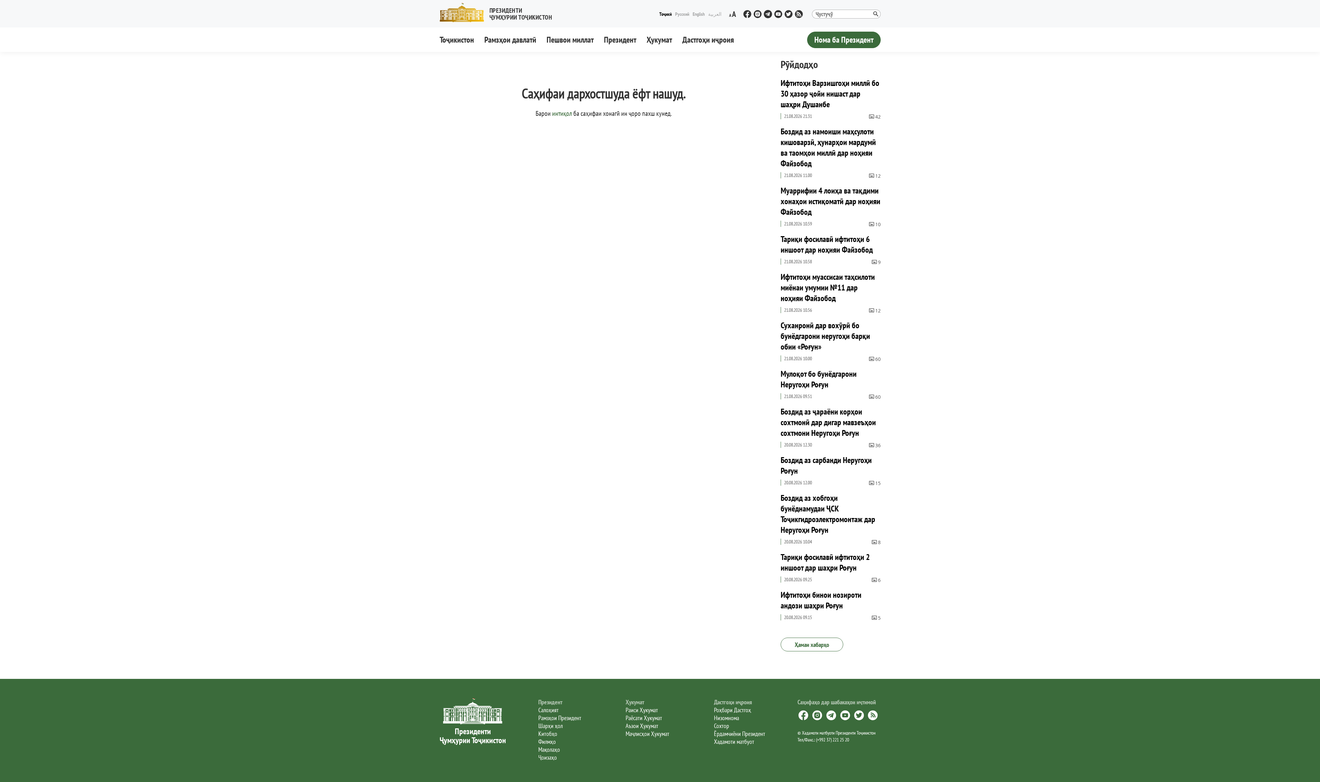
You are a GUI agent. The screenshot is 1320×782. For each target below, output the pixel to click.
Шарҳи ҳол (550, 726)
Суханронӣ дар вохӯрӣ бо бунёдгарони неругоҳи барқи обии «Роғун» (825, 336)
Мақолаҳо (549, 749)
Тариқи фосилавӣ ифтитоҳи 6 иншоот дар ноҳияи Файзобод (827, 244)
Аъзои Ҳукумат (642, 726)
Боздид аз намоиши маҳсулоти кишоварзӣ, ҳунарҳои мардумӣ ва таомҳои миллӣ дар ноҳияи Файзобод (828, 147)
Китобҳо (547, 734)
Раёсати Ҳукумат (644, 718)
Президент (620, 39)
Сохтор (721, 726)
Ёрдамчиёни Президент (739, 734)
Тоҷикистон (457, 39)
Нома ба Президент (843, 39)
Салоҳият (548, 710)
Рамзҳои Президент (559, 718)
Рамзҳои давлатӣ (510, 39)
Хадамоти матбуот (734, 742)
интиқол (562, 113)
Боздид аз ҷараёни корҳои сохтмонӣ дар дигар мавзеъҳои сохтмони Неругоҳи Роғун (828, 422)
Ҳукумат (659, 39)
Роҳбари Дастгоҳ (732, 710)
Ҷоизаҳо (547, 757)
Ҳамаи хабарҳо (812, 645)
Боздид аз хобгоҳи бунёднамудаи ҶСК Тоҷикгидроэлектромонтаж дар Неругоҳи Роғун (828, 514)
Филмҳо (547, 742)
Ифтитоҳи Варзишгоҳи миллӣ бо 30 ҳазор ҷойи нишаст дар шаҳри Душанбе (830, 94)
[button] (499, 12)
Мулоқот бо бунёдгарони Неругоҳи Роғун (819, 379)
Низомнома (726, 718)
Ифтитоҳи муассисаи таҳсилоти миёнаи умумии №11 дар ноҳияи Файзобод (828, 288)
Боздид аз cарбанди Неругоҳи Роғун (826, 465)
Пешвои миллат (570, 39)
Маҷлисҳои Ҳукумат (647, 734)
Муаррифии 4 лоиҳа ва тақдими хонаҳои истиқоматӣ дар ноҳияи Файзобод (830, 201)
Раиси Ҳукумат (642, 710)
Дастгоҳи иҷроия (708, 39)
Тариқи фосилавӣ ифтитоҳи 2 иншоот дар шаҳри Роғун (825, 562)
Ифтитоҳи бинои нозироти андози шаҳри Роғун (821, 600)
